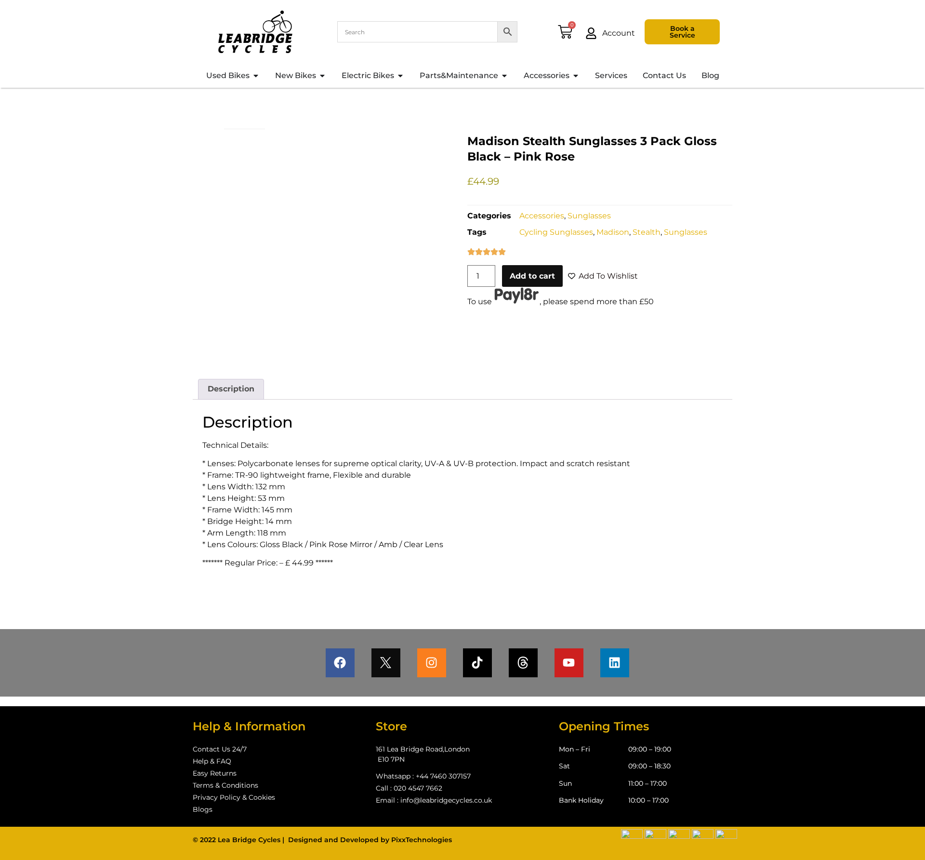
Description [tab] (231, 388)
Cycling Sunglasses (556, 232)
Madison (612, 232)
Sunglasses (589, 215)
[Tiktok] (477, 662)
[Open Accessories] (576, 75)
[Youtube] (569, 662)
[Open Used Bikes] (256, 75)
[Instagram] (431, 662)
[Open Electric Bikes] (400, 75)
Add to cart (532, 276)
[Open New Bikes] (322, 75)
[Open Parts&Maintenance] (504, 75)
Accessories (541, 215)
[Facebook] (340, 662)
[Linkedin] (614, 662)
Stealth (647, 232)
